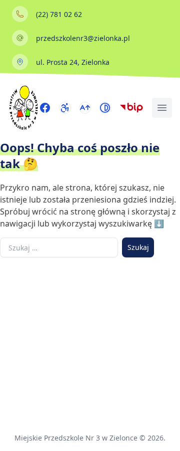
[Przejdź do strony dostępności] (65, 108)
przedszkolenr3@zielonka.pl (83, 38)
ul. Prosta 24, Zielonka (73, 62)
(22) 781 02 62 (59, 14)
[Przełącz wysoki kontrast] (105, 108)
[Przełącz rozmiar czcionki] (85, 108)
